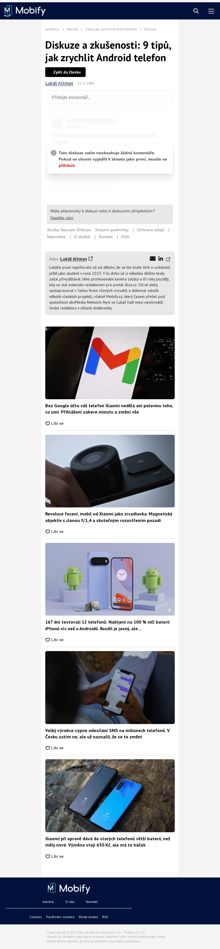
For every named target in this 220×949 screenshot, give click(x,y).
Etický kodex (88, 917)
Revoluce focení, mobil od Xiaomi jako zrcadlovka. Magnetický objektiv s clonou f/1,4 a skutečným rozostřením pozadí (108, 517)
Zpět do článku (67, 72)
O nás (69, 901)
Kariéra (48, 901)
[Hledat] (196, 11)
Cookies (36, 917)
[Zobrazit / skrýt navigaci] (211, 11)
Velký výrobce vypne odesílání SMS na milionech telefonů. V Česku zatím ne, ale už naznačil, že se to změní (107, 733)
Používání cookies (60, 917)
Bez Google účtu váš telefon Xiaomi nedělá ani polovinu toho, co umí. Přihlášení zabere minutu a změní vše (109, 409)
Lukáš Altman (59, 83)
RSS (105, 917)
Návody (72, 29)
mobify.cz (52, 29)
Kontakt (92, 901)
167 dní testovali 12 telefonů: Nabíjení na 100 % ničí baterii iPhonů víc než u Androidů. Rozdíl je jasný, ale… (107, 625)
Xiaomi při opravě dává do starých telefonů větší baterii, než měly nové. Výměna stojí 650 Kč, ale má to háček (107, 842)
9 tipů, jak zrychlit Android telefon (111, 29)
